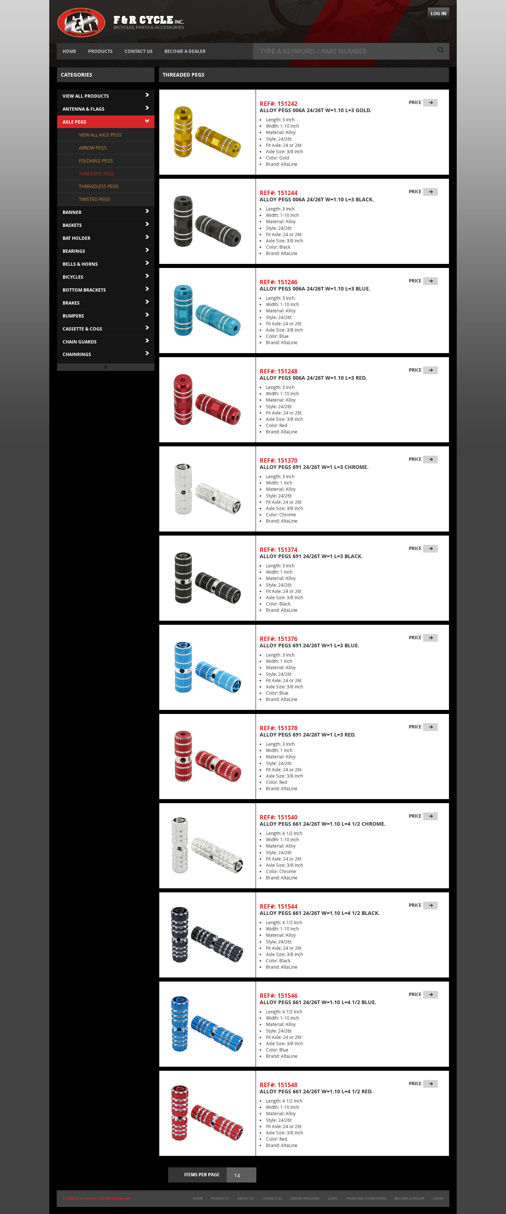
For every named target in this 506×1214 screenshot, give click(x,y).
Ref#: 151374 (278, 550)
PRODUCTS (100, 51)
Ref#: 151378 (278, 728)
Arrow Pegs (93, 148)
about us (245, 1198)
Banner (72, 212)
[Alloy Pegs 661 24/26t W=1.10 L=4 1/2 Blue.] (207, 1024)
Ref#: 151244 (278, 193)
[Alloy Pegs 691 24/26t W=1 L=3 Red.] (207, 756)
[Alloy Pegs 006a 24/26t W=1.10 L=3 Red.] (207, 399)
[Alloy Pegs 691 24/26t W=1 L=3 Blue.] (207, 667)
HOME (69, 51)
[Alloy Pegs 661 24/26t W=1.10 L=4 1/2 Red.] (207, 1113)
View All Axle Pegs (100, 135)
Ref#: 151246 (278, 282)
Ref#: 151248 (278, 371)
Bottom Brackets (84, 290)
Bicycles (73, 277)
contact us (272, 1198)
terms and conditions (366, 1198)
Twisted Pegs (94, 199)
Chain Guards (80, 342)
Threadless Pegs (99, 186)
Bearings (74, 251)
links (332, 1198)
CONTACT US (138, 51)
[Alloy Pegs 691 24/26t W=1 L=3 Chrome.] (207, 488)
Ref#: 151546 (278, 996)
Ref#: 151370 (278, 460)
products (220, 1198)
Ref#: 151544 (278, 906)
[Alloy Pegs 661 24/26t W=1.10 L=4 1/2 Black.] (207, 934)
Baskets (72, 225)
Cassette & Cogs (82, 329)
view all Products (86, 96)
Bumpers (73, 316)
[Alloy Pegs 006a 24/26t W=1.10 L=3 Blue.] (207, 310)
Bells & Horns (80, 264)
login (438, 1198)
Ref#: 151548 (278, 1085)
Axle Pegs (74, 122)
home (198, 1198)
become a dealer (410, 1198)
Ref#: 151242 (278, 104)
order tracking (305, 1198)
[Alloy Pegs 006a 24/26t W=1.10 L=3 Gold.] (207, 132)
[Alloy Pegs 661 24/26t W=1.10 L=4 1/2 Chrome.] (207, 845)
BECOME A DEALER (185, 51)
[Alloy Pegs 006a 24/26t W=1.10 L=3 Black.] (207, 221)
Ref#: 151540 (278, 817)
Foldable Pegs (96, 161)
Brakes (71, 303)
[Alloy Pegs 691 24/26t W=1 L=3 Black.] (207, 578)
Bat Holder (76, 238)
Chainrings (77, 354)
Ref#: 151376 (278, 639)
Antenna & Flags (83, 109)
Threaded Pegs (96, 174)
